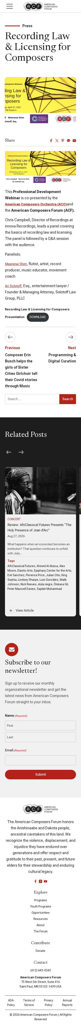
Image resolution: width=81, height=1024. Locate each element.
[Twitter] (57, 140)
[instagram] (40, 881)
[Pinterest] (62, 140)
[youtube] (45, 881)
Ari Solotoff (13, 286)
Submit (40, 774)
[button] (9, 6)
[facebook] (35, 881)
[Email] (74, 140)
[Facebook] (51, 140)
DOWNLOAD (38, 317)
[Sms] (68, 140)
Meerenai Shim (16, 264)
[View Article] (40, 541)
